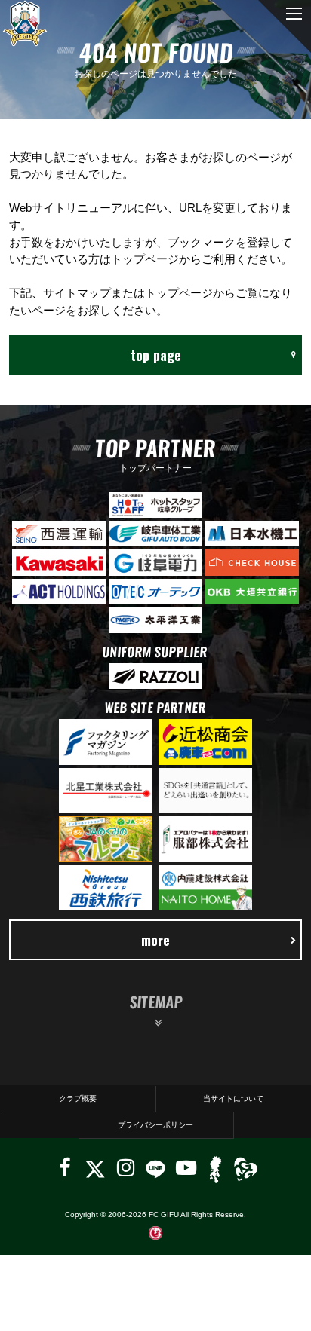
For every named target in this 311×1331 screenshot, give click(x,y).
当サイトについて (233, 1098)
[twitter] (95, 1168)
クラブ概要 (78, 1098)
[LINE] (155, 1168)
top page (156, 354)
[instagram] (125, 1168)
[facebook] (65, 1168)
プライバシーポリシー (155, 1125)
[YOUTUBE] (186, 1168)
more (155, 939)
